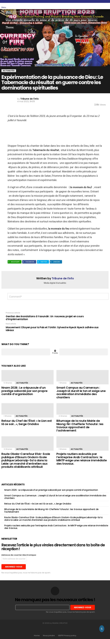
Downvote (83, 351)
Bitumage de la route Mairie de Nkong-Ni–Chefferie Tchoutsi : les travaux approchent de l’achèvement (79, 425)
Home (37, 635)
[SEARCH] (100, 6)
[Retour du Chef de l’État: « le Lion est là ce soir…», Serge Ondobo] (27, 410)
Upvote (25, 351)
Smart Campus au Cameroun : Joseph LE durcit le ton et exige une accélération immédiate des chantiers (81, 392)
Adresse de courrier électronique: (18, 555)
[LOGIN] (107, 6)
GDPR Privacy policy (67, 635)
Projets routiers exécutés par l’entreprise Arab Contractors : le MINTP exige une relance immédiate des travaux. (81, 459)
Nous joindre (49, 635)
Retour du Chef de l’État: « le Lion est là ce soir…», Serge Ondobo (26, 422)
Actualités (22, 382)
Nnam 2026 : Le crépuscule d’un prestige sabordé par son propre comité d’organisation (24, 391)
